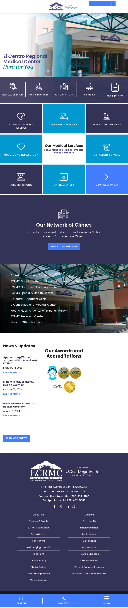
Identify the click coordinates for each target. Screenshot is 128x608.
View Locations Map (64, 246)
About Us (38, 514)
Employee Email (89, 527)
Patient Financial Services (89, 567)
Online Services (89, 560)
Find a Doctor (38, 534)
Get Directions (54, 491)
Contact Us (76, 491)
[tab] (21, 118)
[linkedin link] (67, 506)
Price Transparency (39, 573)
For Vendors (89, 547)
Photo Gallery (38, 567)
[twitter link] (61, 506)
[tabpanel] (63, 229)
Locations (38, 553)
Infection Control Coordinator (89, 573)
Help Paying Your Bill (38, 547)
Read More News (16, 438)
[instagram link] (73, 506)
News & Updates (89, 553)
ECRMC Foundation (39, 527)
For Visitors (38, 540)
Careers (89, 514)
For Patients (89, 534)
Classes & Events (38, 521)
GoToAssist (89, 540)
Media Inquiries (38, 580)
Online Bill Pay (38, 560)
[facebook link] (54, 506)
